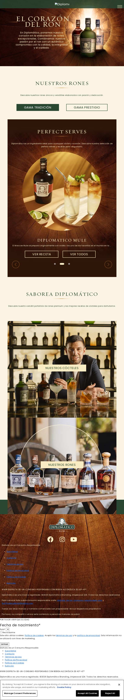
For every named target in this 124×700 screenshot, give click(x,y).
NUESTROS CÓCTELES (61, 368)
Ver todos (79, 254)
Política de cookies (34, 635)
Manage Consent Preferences (20, 693)
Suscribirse (12, 551)
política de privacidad (88, 635)
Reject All (110, 693)
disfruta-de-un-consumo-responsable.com (79, 600)
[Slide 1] (61, 264)
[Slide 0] (55, 264)
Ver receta (41, 254)
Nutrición (11, 583)
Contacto (11, 558)
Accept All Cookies (87, 693)
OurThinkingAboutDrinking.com (17, 603)
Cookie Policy (64, 687)
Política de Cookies (16, 577)
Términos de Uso (15, 564)
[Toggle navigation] (120, 6)
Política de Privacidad (18, 570)
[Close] (119, 684)
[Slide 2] (67, 264)
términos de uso (64, 635)
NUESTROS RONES (62, 465)
